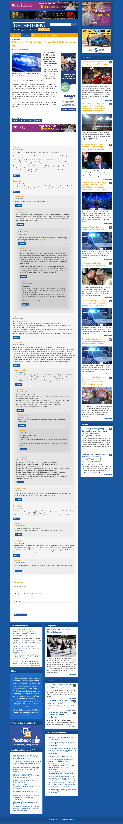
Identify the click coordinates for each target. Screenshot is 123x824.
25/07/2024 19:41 (18, 508)
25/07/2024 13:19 (18, 319)
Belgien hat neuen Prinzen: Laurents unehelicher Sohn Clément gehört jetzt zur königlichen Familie (27, 786)
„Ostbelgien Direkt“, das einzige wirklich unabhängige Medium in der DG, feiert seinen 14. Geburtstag (27, 642)
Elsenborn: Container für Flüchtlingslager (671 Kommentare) (61, 738)
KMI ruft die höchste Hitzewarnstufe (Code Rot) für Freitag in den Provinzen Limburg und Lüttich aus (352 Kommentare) (62, 784)
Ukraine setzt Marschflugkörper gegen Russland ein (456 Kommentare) (60, 760)
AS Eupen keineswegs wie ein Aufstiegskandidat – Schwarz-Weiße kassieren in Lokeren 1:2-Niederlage (27, 808)
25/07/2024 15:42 (20, 372)
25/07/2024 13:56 (18, 345)
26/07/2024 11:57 (23, 417)
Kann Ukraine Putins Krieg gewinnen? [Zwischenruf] (25, 803)
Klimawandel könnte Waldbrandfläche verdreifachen (25, 792)
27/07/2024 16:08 (20, 491)
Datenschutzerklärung (67, 819)
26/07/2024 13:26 (18, 543)
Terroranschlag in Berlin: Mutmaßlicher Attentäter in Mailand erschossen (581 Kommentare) (61, 743)
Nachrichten (16, 39)
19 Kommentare (24, 49)
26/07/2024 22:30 (25, 432)
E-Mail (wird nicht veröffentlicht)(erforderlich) (28, 594)
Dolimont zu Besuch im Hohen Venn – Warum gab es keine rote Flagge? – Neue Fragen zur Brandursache (26, 756)
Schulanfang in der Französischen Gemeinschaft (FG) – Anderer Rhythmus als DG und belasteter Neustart (27, 775)
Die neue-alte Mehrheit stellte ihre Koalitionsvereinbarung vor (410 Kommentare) (61, 773)
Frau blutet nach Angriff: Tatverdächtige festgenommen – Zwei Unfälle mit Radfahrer (26, 769)
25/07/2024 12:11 (18, 149)
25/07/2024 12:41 (20, 199)
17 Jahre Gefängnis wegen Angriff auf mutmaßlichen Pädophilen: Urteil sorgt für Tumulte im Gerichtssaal (26, 633)
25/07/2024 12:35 (18, 183)
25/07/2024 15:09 (22, 212)
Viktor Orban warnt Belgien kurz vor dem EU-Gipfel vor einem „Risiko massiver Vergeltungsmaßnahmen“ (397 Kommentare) (61, 778)
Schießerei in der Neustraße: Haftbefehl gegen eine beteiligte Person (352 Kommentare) (62, 790)
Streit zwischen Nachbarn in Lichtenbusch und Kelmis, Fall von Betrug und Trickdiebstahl (26, 797)
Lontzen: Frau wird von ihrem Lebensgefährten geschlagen (27, 649)
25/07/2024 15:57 (23, 231)
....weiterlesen (71, 674)
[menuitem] (15, 35)
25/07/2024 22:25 (20, 526)
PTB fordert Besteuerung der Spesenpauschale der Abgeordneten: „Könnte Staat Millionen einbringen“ (27, 665)
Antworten (16, 175)
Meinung (35, 35)
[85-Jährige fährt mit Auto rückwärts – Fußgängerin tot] (26, 62)
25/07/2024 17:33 (25, 250)
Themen (25, 35)
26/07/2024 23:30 (20, 562)
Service (45, 35)
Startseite (15, 35)
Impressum (53, 819)
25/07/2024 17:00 (22, 392)
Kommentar (17, 601)
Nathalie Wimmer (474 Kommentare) (60, 756)
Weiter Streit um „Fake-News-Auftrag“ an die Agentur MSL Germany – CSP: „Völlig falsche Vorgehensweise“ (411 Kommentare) (61, 766)
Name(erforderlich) (20, 586)
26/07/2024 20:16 (22, 459)
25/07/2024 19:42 (27, 283)
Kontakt (55, 35)
